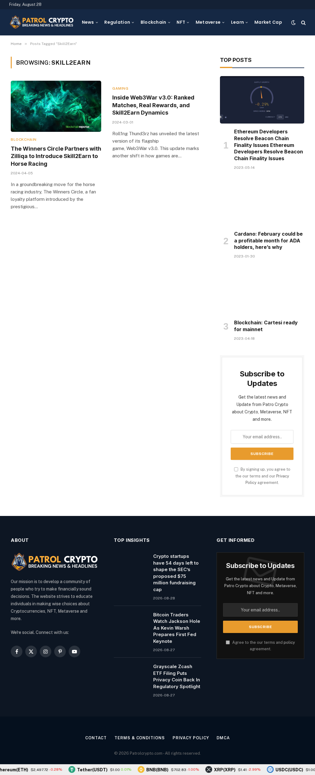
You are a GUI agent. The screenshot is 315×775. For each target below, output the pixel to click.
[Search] (303, 22)
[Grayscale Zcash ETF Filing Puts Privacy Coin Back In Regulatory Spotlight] (131, 674)
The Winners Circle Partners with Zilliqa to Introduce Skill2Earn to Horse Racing (56, 156)
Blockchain (153, 22)
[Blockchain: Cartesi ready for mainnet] (262, 290)
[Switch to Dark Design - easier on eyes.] (293, 22)
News (88, 22)
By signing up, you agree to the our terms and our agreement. (262, 476)
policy (289, 642)
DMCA (223, 738)
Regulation (117, 22)
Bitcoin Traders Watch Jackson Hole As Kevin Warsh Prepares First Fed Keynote (176, 628)
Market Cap (268, 22)
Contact (96, 738)
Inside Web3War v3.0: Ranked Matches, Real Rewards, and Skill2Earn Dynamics (153, 105)
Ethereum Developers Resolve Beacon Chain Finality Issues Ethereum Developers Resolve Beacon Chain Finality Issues (268, 144)
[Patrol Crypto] (41, 22)
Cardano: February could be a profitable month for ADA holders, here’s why (268, 240)
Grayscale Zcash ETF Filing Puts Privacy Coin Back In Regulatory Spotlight (176, 676)
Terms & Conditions (139, 738)
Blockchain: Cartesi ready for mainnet (266, 325)
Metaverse (208, 22)
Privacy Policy (191, 738)
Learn (237, 22)
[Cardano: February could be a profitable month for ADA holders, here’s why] (262, 202)
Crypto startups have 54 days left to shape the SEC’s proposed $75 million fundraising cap (176, 572)
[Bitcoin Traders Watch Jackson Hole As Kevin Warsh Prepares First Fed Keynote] (131, 622)
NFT (181, 22)
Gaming (120, 88)
